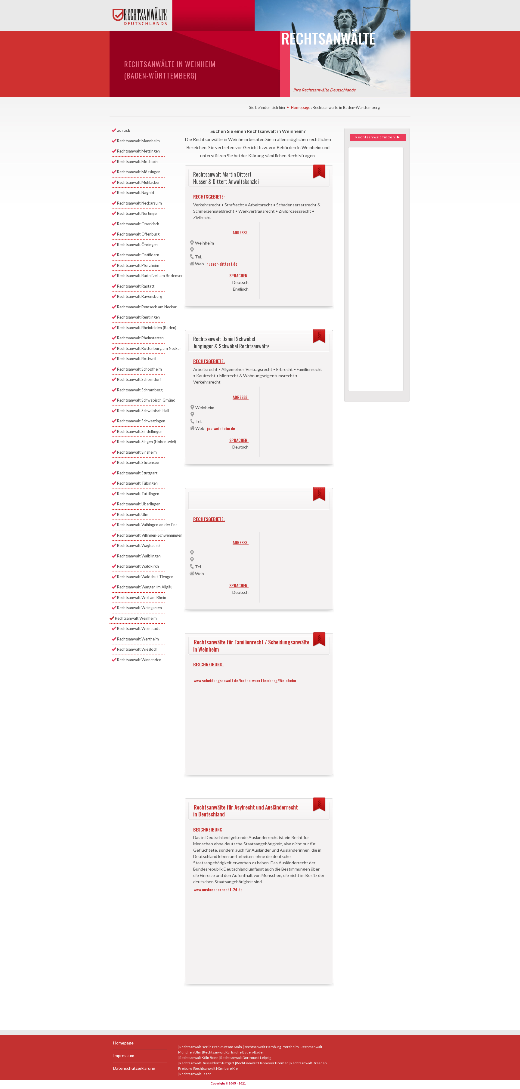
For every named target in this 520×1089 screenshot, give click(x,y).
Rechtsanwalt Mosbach (137, 161)
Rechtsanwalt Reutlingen (138, 317)
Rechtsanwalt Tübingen (137, 483)
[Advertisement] (259, 725)
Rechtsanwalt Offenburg (138, 234)
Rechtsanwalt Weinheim (136, 618)
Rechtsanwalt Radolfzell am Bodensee (141, 275)
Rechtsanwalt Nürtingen (138, 213)
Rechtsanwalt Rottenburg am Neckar (141, 348)
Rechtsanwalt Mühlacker (138, 182)
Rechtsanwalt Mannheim (138, 140)
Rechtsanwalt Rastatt (135, 286)
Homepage (300, 107)
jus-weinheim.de (221, 428)
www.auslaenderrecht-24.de (218, 889)
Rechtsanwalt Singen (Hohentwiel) (141, 441)
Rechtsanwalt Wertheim (138, 639)
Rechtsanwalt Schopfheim (139, 369)
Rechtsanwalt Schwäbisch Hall (141, 410)
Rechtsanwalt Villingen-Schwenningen (141, 535)
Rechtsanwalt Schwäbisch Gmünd (141, 400)
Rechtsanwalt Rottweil (136, 358)
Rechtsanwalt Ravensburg (139, 296)
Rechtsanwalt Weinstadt (138, 628)
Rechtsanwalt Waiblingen (139, 556)
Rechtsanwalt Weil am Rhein (141, 597)
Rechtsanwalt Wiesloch (137, 649)
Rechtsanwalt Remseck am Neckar (141, 306)
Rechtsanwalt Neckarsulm (139, 203)
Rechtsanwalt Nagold (135, 192)
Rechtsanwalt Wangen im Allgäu (141, 587)
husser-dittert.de (221, 264)
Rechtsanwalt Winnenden (139, 659)
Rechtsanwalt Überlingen (138, 503)
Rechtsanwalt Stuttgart (137, 472)
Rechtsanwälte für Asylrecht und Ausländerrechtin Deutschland (245, 810)
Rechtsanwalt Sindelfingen (139, 431)
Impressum (123, 1055)
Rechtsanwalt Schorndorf (139, 379)
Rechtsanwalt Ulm (132, 514)
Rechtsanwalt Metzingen (138, 151)
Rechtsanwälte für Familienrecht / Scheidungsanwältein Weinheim (251, 645)
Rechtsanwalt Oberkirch (138, 223)
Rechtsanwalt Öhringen (137, 244)
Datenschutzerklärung (134, 1068)
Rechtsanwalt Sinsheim (137, 452)
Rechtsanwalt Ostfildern (138, 254)
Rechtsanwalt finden (375, 137)
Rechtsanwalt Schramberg (139, 389)
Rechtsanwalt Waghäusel (138, 545)
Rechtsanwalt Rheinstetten (140, 337)
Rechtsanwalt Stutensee (138, 462)
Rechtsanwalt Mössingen (138, 171)
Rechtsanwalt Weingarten (139, 607)
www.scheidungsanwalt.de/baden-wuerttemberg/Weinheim (245, 680)
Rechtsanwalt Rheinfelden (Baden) (141, 327)
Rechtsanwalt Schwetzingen (141, 420)
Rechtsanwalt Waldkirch (138, 566)
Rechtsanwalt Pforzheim (138, 265)
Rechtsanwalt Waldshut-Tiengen (141, 576)
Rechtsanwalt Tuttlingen (138, 493)
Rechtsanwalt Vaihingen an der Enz (141, 524)
